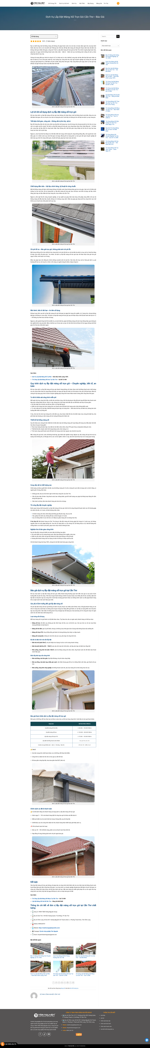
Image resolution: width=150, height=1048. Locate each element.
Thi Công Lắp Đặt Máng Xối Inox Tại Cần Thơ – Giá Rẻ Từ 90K (63, 974)
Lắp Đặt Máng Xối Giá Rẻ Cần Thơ (41, 901)
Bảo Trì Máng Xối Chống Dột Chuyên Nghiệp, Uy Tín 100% (40, 956)
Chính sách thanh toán (106, 1026)
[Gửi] (118, 36)
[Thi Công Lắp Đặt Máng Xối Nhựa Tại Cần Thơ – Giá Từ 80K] (86, 966)
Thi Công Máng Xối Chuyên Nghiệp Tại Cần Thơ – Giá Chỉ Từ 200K (112, 136)
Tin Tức (106, 3)
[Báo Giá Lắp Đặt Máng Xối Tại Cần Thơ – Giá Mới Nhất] (86, 948)
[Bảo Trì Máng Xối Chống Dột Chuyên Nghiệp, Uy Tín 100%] (40, 948)
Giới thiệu (103, 1015)
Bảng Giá (99, 3)
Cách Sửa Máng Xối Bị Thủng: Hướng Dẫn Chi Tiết (61, 956)
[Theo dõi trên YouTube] (49, 1034)
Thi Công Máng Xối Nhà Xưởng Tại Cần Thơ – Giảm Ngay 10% (112, 123)
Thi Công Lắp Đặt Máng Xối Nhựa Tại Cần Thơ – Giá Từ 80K (85, 974)
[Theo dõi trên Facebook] (40, 1034)
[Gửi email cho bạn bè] (59, 982)
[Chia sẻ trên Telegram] (73, 982)
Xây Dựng (91, 3)
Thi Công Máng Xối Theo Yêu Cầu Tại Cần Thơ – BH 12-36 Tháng (112, 103)
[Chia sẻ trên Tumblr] (70, 982)
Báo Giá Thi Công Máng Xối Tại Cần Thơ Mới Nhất (112, 129)
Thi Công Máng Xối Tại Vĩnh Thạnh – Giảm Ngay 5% (112, 149)
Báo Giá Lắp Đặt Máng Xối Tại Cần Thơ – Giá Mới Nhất (85, 956)
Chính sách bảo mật (105, 1021)
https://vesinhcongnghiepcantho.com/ (49, 928)
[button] (118, 3)
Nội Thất (82, 3)
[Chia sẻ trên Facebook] (53, 982)
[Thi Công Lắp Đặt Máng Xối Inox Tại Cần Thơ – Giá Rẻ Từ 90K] (63, 966)
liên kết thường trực (74, 988)
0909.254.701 (69, 1030)
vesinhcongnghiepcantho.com (74, 1025)
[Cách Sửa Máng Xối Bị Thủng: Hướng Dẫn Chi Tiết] (63, 948)
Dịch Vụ (74, 3)
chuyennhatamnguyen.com (73, 1027)
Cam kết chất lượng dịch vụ (107, 1029)
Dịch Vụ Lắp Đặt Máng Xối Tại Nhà (41, 376)
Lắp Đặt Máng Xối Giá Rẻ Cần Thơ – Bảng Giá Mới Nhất (112, 96)
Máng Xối (63, 988)
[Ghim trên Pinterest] (62, 982)
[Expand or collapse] (56, 36)
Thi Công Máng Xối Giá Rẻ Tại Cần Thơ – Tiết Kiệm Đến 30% (112, 143)
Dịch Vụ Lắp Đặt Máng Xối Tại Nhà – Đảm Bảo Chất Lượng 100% (40, 974)
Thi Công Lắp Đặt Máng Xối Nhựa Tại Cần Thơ (45, 898)
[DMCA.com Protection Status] (79, 1034)
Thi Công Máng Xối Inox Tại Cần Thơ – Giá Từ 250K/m (112, 116)
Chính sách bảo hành (106, 1023)
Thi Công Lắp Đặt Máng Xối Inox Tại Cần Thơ (44, 379)
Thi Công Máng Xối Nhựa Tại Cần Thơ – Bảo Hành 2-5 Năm (113, 109)
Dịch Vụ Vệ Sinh (64, 3)
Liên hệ (102, 1018)
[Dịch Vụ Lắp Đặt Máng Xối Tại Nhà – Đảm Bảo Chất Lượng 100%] (40, 966)
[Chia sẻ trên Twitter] (56, 982)
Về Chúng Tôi (52, 3)
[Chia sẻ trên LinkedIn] (67, 982)
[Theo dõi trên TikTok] (44, 1034)
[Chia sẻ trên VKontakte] (64, 982)
